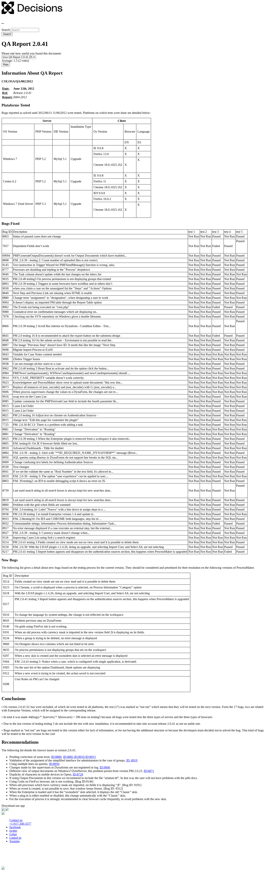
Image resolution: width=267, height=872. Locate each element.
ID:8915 (90, 757)
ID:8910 (79, 757)
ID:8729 (78, 774)
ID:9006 (105, 767)
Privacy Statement (14, 858)
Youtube (14, 841)
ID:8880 (56, 757)
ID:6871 (149, 771)
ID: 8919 (131, 760)
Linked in (15, 837)
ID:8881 (68, 757)
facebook (15, 827)
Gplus (13, 834)
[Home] (32, 13)
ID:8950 (54, 764)
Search (6, 29)
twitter (13, 830)
